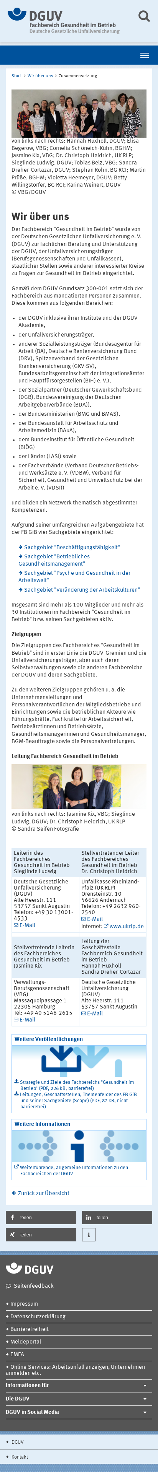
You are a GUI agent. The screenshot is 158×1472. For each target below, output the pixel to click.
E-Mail (27, 926)
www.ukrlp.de (127, 927)
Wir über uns (40, 76)
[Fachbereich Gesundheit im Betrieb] (66, 21)
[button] (41, 1217)
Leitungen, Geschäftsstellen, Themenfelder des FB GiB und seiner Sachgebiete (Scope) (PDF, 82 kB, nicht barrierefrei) (78, 1100)
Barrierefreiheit (29, 1329)
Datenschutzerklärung (38, 1317)
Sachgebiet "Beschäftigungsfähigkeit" (72, 548)
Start (16, 76)
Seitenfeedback (34, 1286)
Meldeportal (25, 1342)
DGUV (17, 1442)
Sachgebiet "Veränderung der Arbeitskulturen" (82, 590)
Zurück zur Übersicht (43, 1194)
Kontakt (19, 1457)
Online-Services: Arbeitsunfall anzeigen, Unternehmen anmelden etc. (75, 1370)
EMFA (17, 1355)
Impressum (24, 1304)
